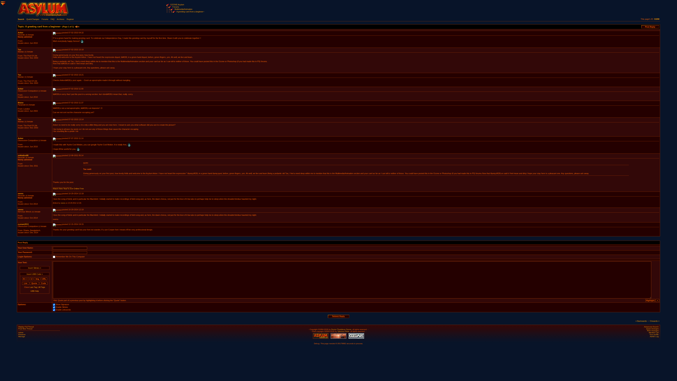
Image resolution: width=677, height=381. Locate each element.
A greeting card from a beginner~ (190, 12)
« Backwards (641, 321)
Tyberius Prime (343, 331)
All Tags (41, 287)
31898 (656, 19)
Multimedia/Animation (183, 9)
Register (70, 19)
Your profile (654, 334)
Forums (175, 7)
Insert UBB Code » (35, 274)
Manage (21, 336)
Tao (19, 50)
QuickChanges (32, 19)
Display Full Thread (26, 327)
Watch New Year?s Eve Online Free (68, 189)
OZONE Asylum (177, 5)
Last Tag (33, 287)
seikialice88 (23, 155)
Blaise (20, 103)
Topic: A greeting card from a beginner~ (46, 26)
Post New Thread (25, 329)
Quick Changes (652, 329)
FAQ (52, 19)
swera (20, 193)
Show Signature (62, 304)
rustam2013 (23, 224)
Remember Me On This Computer (70, 257)
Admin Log (654, 336)
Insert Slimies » (34, 268)
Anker (20, 33)
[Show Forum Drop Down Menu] (3, 3)
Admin (20, 333)
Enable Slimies (62, 307)
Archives (60, 19)
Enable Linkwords (63, 310)
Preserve (22, 334)
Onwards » (654, 321)
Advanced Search (651, 327)
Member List (654, 333)
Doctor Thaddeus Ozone (341, 329)
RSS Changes (653, 331)
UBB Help (35, 291)
